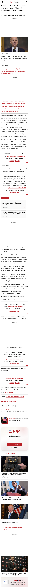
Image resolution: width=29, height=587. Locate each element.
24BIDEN (3, 411)
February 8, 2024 (14, 160)
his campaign (8, 392)
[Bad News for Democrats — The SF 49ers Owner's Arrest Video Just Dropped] (14, 563)
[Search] (26, 1)
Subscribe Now (14, 447)
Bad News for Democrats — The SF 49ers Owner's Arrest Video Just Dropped (14, 574)
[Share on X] (2, 406)
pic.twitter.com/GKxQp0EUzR (16, 306)
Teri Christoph (5, 477)
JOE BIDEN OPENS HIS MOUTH (14, 411)
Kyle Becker (4, 524)
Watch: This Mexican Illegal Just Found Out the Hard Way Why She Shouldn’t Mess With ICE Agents (14, 475)
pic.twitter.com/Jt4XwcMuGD (17, 188)
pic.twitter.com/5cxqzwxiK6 (14, 359)
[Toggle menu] (2, 2)
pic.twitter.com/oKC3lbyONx (14, 378)
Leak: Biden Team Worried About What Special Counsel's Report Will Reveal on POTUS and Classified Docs (13, 109)
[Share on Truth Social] (5, 406)
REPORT (25, 411)
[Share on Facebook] (8, 406)
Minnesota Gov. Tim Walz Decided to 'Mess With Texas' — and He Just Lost (13, 521)
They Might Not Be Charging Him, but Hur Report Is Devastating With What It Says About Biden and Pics (13, 71)
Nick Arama (4, 15)
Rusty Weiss (5, 500)
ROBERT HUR (5, 413)
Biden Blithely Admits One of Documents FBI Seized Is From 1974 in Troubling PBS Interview (12, 399)
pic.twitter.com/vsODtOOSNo (16, 156)
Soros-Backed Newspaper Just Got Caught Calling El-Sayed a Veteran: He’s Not (13, 498)
